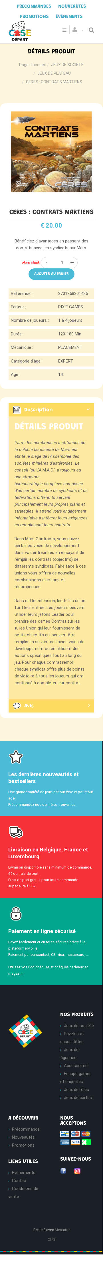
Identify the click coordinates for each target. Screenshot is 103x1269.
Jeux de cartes (78, 1097)
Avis (29, 706)
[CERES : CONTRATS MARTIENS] (51, 113)
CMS (51, 1239)
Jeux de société (79, 1025)
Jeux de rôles (76, 1089)
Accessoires (76, 1065)
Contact (20, 1180)
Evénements (23, 1172)
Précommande (26, 1129)
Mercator (62, 1230)
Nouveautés (23, 1137)
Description (38, 409)
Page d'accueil (32, 64)
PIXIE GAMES (70, 306)
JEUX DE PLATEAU (54, 73)
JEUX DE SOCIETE (67, 64)
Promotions (23, 1145)
